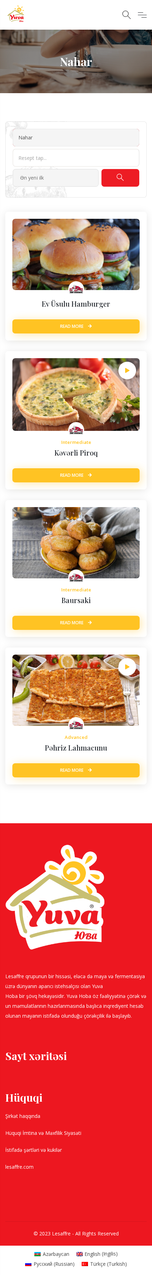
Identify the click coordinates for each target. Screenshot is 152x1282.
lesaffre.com (19, 1166)
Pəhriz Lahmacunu (76, 747)
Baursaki (76, 600)
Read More (72, 326)
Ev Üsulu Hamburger (76, 303)
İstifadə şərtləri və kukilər (34, 1149)
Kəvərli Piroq (76, 452)
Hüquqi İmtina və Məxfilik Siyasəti (44, 1133)
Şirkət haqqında (23, 1116)
